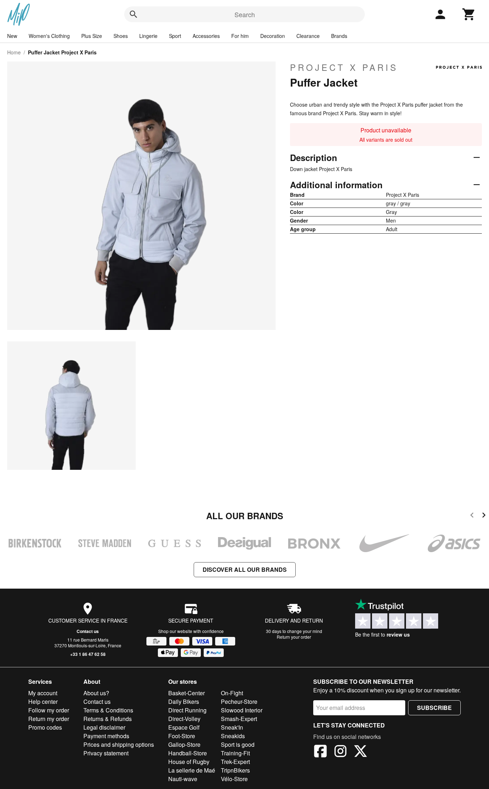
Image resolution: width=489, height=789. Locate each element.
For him (240, 35)
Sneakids (233, 736)
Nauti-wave (182, 779)
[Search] (134, 14)
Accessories (206, 35)
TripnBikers (235, 770)
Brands (339, 35)
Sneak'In (232, 727)
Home (14, 52)
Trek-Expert (235, 762)
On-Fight (232, 693)
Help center (43, 701)
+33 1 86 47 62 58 (88, 654)
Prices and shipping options (118, 744)
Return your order (294, 637)
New (12, 35)
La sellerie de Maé (191, 770)
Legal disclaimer (104, 727)
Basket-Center (186, 693)
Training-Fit (235, 753)
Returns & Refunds (107, 719)
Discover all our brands (245, 569)
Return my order (48, 719)
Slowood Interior (241, 710)
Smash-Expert (239, 719)
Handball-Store (187, 753)
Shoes (120, 35)
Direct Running (187, 710)
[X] (360, 752)
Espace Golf (183, 727)
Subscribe (434, 707)
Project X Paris (344, 67)
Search (244, 14)
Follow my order (48, 710)
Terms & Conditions (108, 710)
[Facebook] (320, 752)
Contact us (88, 631)
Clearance (308, 35)
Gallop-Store (184, 744)
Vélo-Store (234, 779)
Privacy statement (106, 753)
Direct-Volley (184, 719)
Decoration (272, 35)
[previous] (472, 516)
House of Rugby (188, 762)
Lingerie (148, 35)
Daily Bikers (183, 701)
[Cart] (469, 14)
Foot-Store (181, 736)
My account (42, 693)
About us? (96, 693)
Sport (175, 35)
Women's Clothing (49, 35)
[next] (484, 516)
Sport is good (238, 744)
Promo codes (45, 727)
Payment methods (106, 736)
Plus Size (91, 35)
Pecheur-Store (239, 701)
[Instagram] (340, 752)
